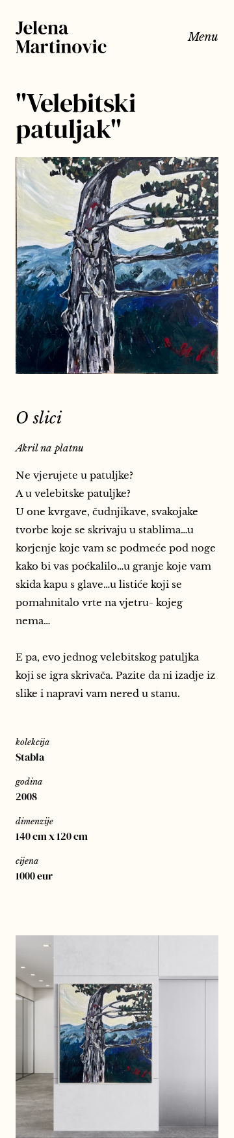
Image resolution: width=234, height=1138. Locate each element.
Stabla (30, 757)
